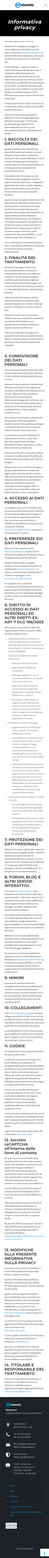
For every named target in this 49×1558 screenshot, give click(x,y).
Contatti (13, 1502)
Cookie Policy (11, 1527)
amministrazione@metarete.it (18, 530)
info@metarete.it (22, 1342)
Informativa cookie (24, 1134)
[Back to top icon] (24, 1543)
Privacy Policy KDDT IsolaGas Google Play (26, 1513)
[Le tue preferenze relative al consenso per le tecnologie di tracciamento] (44, 1553)
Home (12, 1486)
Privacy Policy (11, 1524)
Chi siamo (14, 1496)
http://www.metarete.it (30, 53)
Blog (12, 1491)
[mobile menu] (45, 5)
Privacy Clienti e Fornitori (20, 1507)
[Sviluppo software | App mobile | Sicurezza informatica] (24, 5)
